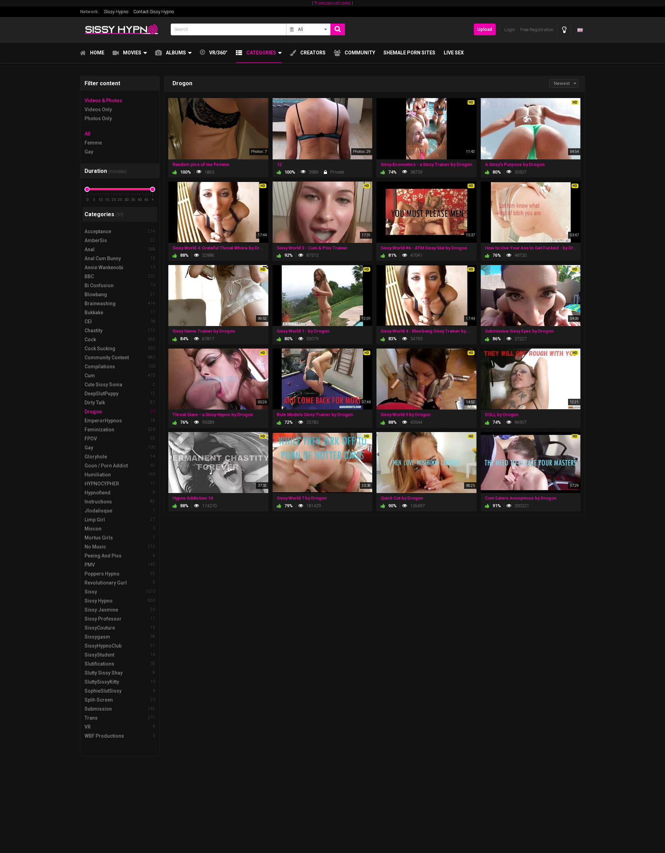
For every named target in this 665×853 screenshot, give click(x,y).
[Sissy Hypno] (123, 29)
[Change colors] (564, 30)
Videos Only (98, 109)
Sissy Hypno (116, 11)
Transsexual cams (332, 3)
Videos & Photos (103, 100)
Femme (93, 143)
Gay (89, 152)
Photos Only (98, 118)
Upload (484, 29)
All (87, 134)
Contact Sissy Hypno (153, 11)
